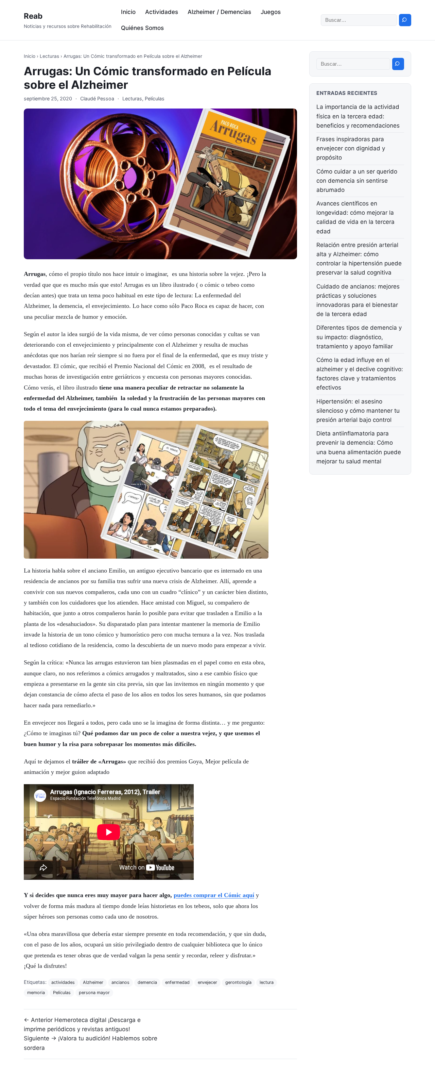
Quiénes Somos (142, 27)
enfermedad (177, 982)
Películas (154, 98)
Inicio (128, 12)
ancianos (120, 982)
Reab (33, 15)
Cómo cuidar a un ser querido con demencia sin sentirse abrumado (356, 180)
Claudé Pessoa (97, 98)
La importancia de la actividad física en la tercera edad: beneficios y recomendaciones (358, 116)
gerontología (238, 982)
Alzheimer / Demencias (219, 12)
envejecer (207, 982)
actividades (63, 982)
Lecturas (49, 56)
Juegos (271, 12)
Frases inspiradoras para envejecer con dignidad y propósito (350, 148)
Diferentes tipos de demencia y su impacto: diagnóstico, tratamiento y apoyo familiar (359, 336)
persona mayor (94, 992)
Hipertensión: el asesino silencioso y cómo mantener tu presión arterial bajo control (358, 410)
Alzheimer (93, 982)
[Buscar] (405, 20)
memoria (36, 992)
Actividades (161, 12)
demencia (147, 982)
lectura (267, 982)
